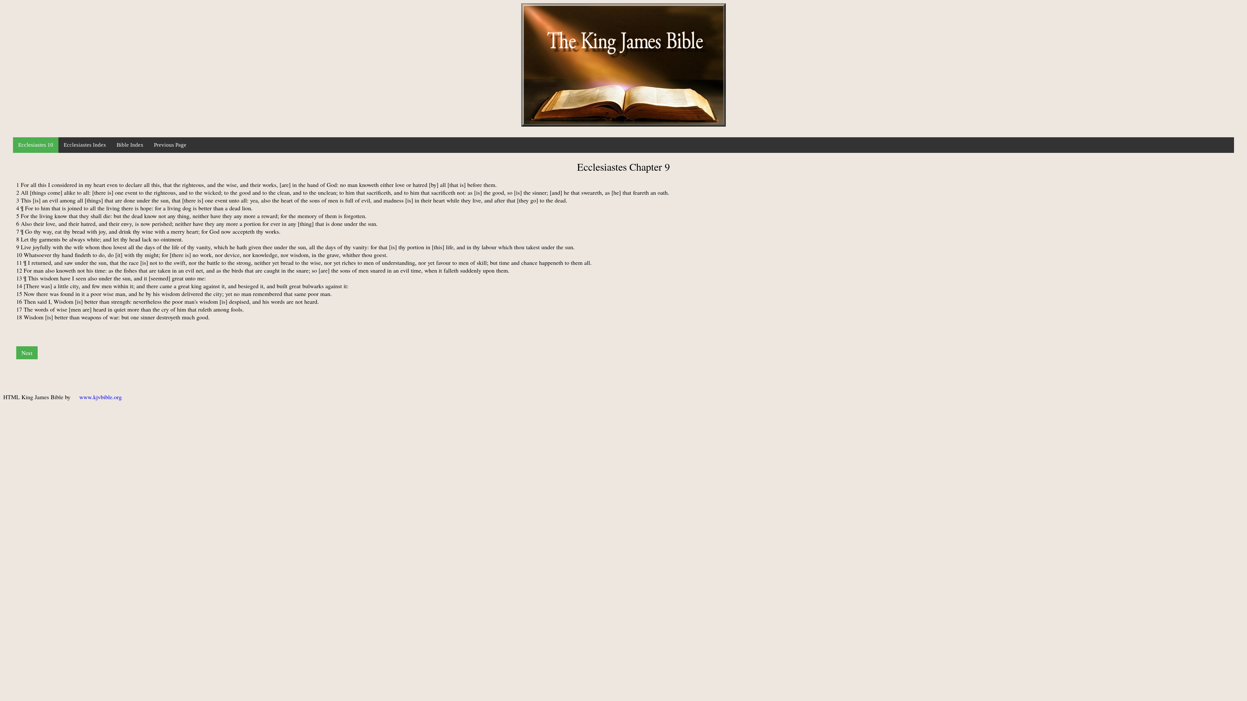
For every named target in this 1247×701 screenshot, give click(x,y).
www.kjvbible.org (100, 397)
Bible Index (130, 145)
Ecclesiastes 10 (35, 145)
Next (26, 353)
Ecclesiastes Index (85, 145)
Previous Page (170, 145)
